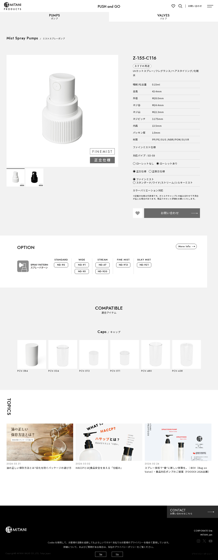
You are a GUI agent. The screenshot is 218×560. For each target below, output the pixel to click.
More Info (184, 246)
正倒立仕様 (158, 171)
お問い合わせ (195, 6)
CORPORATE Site (203, 530)
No (117, 554)
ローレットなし (145, 163)
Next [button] (114, 111)
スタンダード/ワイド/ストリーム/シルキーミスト (164, 182)
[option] (62, 111)
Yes (100, 554)
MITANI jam (206, 534)
